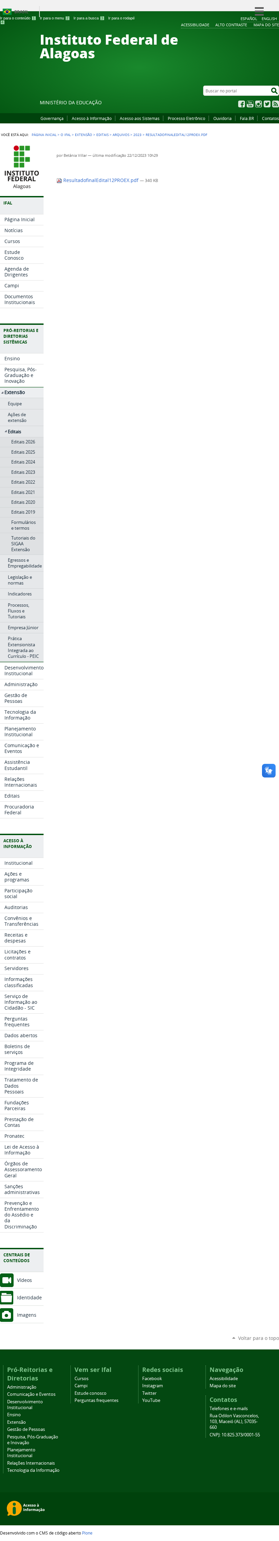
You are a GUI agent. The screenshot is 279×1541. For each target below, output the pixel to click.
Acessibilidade (224, 1378)
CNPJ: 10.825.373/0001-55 (235, 1435)
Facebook (241, 104)
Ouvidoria (222, 118)
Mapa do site (223, 1386)
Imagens (26, 1315)
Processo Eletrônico (186, 118)
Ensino (14, 1415)
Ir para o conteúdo (17, 18)
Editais (102, 134)
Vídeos (24, 1280)
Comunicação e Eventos (31, 1394)
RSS (275, 104)
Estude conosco (90, 1393)
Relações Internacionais (31, 1463)
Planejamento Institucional (21, 1453)
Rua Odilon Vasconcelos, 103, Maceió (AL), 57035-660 (234, 1421)
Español (249, 18)
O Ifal (66, 134)
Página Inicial (44, 134)
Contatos (270, 118)
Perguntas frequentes (96, 1400)
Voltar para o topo (258, 1338)
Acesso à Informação (92, 118)
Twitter (267, 104)
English (269, 18)
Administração (21, 1387)
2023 (137, 134)
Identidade (29, 1297)
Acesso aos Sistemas (140, 118)
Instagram (258, 104)
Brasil (21, 12)
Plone (87, 1533)
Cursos (81, 1378)
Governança (52, 118)
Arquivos (121, 134)
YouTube (250, 104)
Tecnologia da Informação (33, 1470)
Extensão (83, 134)
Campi (81, 1386)
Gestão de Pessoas (26, 1429)
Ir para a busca (88, 18)
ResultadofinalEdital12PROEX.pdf (101, 180)
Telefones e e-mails (229, 1408)
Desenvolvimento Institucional (25, 1404)
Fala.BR (247, 118)
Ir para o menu (54, 18)
